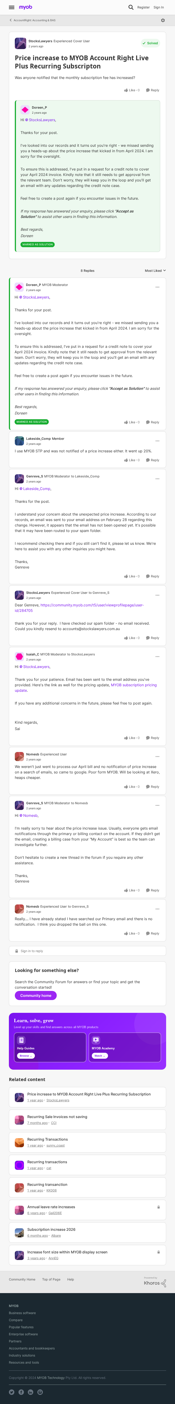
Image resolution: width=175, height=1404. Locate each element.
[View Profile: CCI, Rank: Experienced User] (19, 1120)
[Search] (131, 7)
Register (143, 7)
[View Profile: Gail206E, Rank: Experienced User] (19, 1210)
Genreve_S (34, 476)
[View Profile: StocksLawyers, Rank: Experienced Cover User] (20, 43)
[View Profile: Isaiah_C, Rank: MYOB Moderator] (19, 656)
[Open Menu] (163, 20)
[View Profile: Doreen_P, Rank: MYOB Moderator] (19, 287)
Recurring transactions (47, 1162)
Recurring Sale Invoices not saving (57, 1116)
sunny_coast (55, 1145)
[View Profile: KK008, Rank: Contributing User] (19, 1187)
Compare (16, 1320)
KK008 (51, 1190)
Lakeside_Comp (38, 438)
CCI (54, 1123)
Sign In (159, 7)
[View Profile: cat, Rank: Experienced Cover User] (19, 1165)
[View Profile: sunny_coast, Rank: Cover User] (19, 1142)
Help (70, 1279)
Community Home (22, 1279)
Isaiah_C (32, 654)
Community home (35, 995)
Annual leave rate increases (51, 1207)
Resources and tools (24, 1362)
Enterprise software (23, 1334)
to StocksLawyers (81, 654)
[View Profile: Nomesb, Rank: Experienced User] (19, 756)
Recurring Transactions (47, 1139)
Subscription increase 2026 (51, 1229)
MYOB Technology (51, 1378)
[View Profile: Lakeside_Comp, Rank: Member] (19, 440)
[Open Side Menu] (12, 7)
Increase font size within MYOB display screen (67, 1252)
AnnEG (53, 1258)
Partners (15, 1341)
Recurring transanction (47, 1184)
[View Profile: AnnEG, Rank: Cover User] (19, 1255)
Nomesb (32, 754)
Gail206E (55, 1213)
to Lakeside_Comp (85, 476)
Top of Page (51, 1279)
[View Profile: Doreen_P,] (25, 109)
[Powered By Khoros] (155, 1282)
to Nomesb (79, 803)
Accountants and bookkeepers (32, 1348)
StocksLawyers (40, 41)
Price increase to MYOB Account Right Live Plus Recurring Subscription (89, 1094)
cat (48, 1168)
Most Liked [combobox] (155, 271)
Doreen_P (39, 107)
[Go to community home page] (25, 7)
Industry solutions (22, 1355)
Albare (56, 1235)
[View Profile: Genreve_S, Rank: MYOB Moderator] (19, 478)
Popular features (21, 1327)
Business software (22, 1313)
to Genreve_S (99, 593)
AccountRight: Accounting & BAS (35, 20)
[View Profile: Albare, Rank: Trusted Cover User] (19, 1232)
